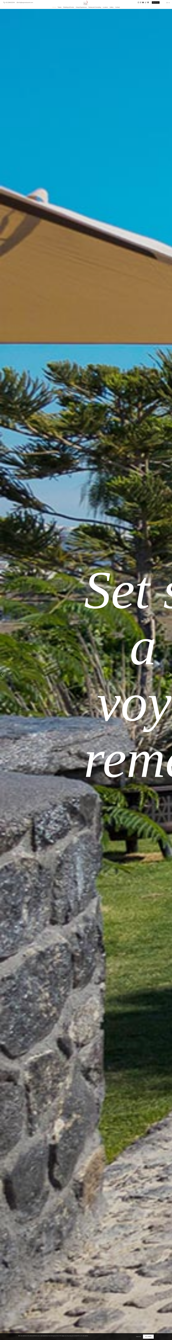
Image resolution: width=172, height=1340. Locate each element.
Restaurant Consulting (95, 7)
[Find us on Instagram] (138, 2)
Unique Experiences (81, 7)
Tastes (59, 7)
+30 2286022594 (10, 2)
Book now (156, 2)
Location (105, 7)
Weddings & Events (68, 7)
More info (138, 1336)
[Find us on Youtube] (143, 2)
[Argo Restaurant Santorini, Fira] (86, 2)
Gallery (112, 7)
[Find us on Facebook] (141, 2)
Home (54, 7)
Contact (117, 7)
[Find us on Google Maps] (148, 2)
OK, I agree (148, 1336)
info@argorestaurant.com (25, 2)
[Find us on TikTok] (145, 2)
